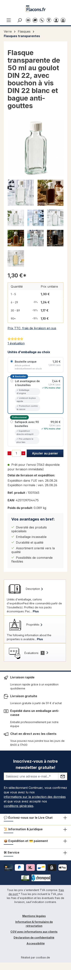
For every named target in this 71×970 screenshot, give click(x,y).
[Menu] (9, 20)
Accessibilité (36, 943)
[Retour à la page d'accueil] (36, 8)
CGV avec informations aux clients (34, 931)
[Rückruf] (41, 18)
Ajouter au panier (45, 453)
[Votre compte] (57, 20)
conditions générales (18, 806)
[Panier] (63, 20)
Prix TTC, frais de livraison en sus (32, 328)
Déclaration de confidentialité (34, 937)
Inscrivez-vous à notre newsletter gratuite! (35, 764)
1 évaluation (16, 343)
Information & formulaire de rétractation (34, 923)
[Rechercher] (20, 20)
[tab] (35, 597)
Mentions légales (34, 916)
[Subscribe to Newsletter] (62, 776)
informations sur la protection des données (35, 797)
